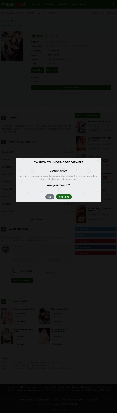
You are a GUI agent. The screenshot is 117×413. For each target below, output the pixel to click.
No (49, 196)
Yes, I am (64, 196)
